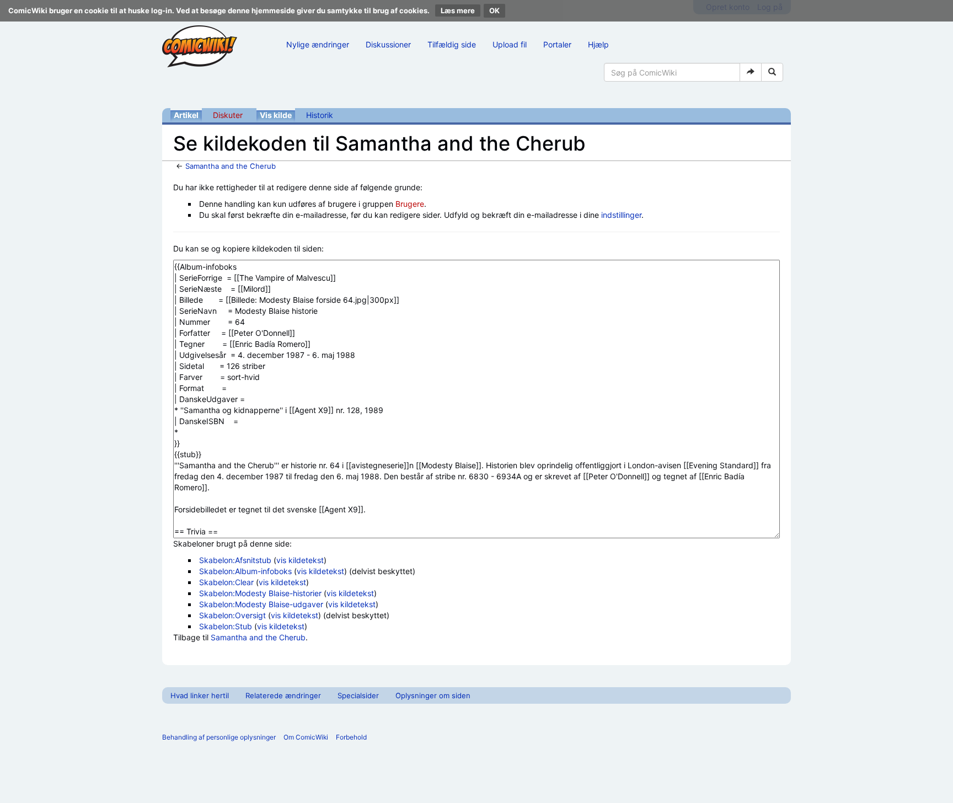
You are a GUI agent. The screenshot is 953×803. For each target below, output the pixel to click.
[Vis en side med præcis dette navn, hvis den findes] (751, 72)
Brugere (409, 203)
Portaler (557, 44)
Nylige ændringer (317, 44)
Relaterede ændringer (283, 695)
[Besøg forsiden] (199, 46)
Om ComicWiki (305, 737)
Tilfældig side (451, 44)
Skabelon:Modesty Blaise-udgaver (261, 604)
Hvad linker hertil (199, 695)
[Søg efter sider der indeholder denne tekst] (772, 72)
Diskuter (228, 115)
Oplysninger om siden (432, 695)
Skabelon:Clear (226, 582)
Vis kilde (276, 115)
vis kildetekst (300, 560)
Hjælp (598, 44)
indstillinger (621, 215)
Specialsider (358, 695)
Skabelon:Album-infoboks (245, 571)
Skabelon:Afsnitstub (235, 560)
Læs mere (458, 10)
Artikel (186, 115)
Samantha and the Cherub (230, 166)
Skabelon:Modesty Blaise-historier (260, 593)
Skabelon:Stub (225, 626)
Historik (319, 115)
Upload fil (509, 44)
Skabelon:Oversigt (232, 615)
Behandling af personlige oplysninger (219, 737)
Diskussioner (388, 44)
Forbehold (351, 737)
